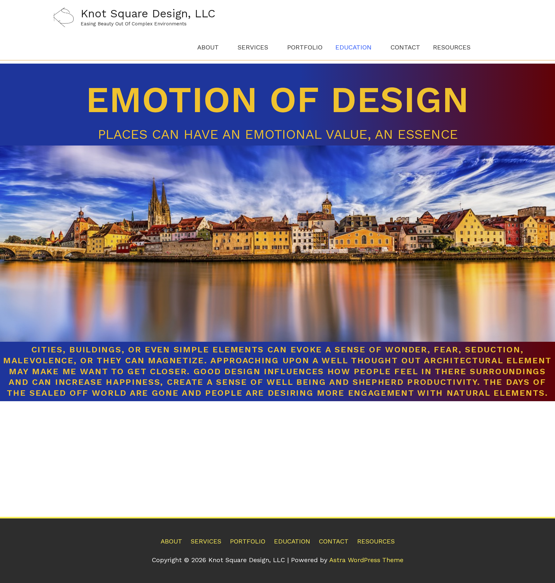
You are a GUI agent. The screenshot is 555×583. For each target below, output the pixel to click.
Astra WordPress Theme (366, 560)
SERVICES (253, 47)
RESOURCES (452, 47)
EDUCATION (353, 47)
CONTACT (405, 47)
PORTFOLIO (304, 47)
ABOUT (208, 47)
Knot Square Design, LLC (148, 13)
